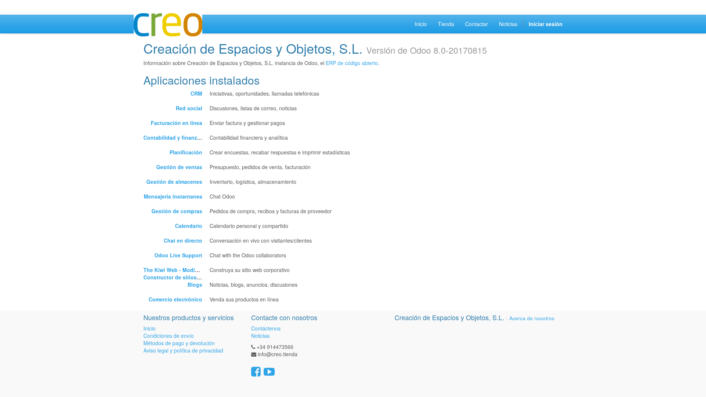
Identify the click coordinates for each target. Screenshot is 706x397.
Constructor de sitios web (175, 277)
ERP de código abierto (352, 63)
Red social (189, 108)
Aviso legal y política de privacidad (183, 350)
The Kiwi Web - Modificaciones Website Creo (199, 269)
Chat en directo (183, 240)
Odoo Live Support (178, 255)
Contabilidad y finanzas (173, 137)
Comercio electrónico (175, 299)
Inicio (149, 328)
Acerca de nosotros (532, 318)
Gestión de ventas (179, 167)
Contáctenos (266, 328)
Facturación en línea (176, 122)
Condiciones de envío (168, 335)
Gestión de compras (176, 211)
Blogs (195, 284)
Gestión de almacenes (174, 181)
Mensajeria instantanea (173, 196)
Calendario (188, 225)
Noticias (260, 335)
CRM (196, 93)
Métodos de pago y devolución (179, 343)
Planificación (186, 152)
